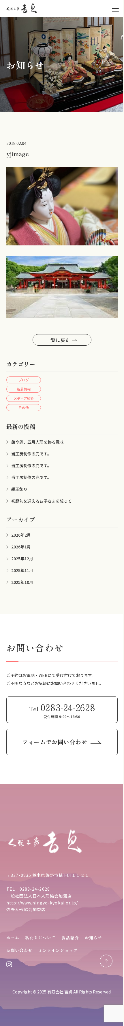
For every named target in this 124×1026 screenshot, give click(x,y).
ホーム (12, 937)
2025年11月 (22, 570)
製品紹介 (70, 937)
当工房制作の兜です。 (31, 454)
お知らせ (93, 937)
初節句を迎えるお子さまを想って (41, 501)
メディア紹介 (24, 398)
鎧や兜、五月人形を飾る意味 (37, 442)
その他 (23, 407)
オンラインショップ (58, 950)
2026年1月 (21, 547)
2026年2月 (21, 535)
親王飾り (19, 489)
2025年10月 (22, 582)
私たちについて (40, 937)
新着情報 (24, 389)
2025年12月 (22, 558)
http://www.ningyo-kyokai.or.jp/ (42, 903)
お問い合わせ (19, 950)
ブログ (23, 379)
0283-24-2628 (35, 889)
